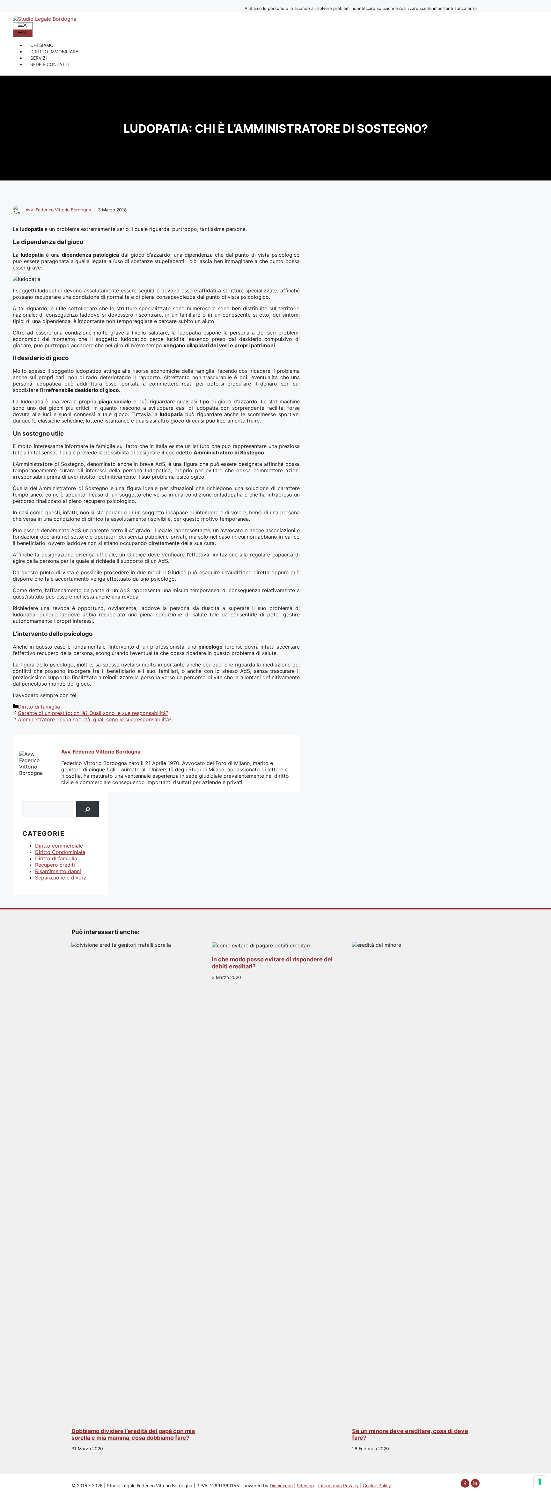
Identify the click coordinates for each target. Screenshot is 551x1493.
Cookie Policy (377, 1485)
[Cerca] (87, 809)
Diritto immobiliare (54, 51)
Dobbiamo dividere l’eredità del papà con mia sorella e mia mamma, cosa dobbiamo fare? (133, 1434)
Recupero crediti (55, 865)
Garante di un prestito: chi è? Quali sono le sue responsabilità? (93, 713)
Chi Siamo (42, 45)
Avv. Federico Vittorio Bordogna (58, 209)
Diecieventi (281, 1485)
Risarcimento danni (58, 871)
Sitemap (305, 1485)
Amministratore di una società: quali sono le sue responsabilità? (95, 719)
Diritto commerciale (59, 845)
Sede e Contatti (49, 64)
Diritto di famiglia (39, 706)
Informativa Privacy (338, 1485)
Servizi (38, 58)
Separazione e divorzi (61, 877)
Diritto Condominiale (60, 852)
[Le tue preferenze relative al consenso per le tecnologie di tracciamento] (540, 1482)
